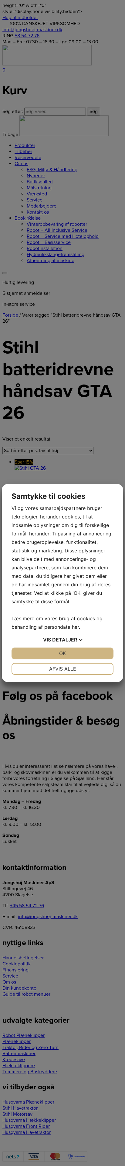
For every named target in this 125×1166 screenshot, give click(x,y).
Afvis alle (62, 669)
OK (62, 653)
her (75, 627)
